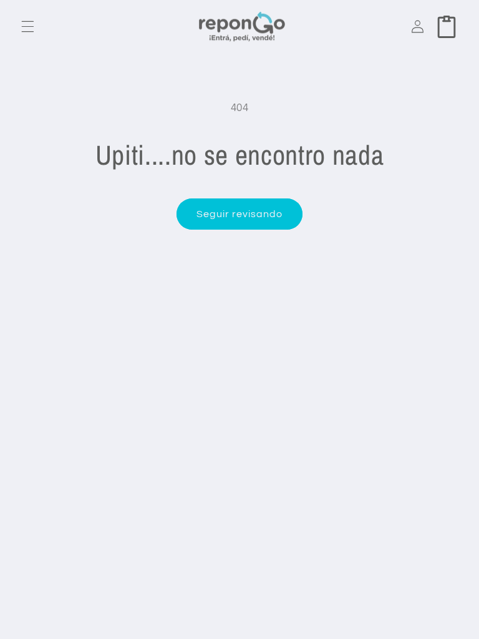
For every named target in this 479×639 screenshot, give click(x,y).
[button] (27, 26)
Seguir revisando (239, 214)
